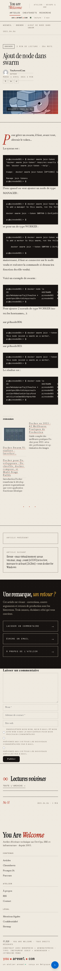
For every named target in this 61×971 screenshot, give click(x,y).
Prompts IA (9, 871)
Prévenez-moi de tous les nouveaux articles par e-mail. (25, 753)
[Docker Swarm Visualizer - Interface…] (14, 434)
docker (20, 25)
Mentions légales (11, 917)
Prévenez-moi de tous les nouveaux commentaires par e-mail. (25, 743)
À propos (7, 891)
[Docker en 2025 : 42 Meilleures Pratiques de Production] (42, 436)
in (11, 81)
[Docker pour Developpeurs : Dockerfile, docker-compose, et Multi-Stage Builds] (16, 476)
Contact (7, 901)
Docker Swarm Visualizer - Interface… (14, 451)
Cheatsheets (30, 13)
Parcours (7, 876)
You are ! (15, 5)
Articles (15, 13)
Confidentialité (10, 922)
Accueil (7, 25)
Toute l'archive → (14, 786)
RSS (5, 896)
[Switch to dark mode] (55, 965)
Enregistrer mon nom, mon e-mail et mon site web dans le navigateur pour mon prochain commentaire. (31, 732)
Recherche (45, 13)
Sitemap (7, 927)
